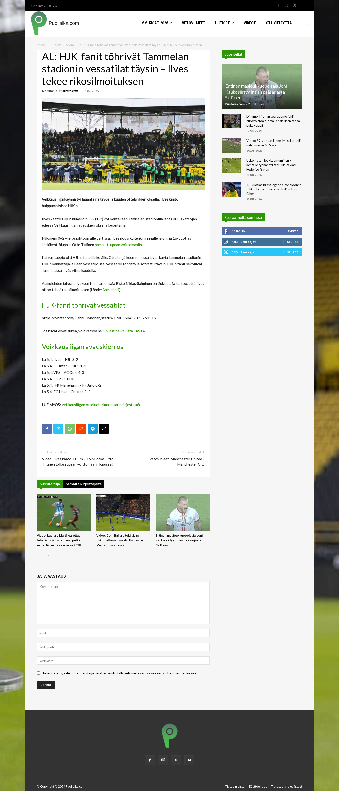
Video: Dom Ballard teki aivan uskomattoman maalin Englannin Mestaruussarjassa (119, 540)
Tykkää (293, 231)
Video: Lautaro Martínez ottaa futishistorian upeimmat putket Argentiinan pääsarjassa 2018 (59, 540)
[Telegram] (93, 429)
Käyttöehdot (258, 786)
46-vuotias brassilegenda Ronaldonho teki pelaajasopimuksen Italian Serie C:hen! (274, 189)
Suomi (70, 45)
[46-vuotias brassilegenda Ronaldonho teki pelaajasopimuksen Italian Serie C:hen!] (231, 189)
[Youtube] (189, 760)
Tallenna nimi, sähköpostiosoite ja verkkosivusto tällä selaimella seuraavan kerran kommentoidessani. (119, 673)
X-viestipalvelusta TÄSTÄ (123, 331)
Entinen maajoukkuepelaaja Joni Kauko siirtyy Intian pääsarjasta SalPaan (179, 540)
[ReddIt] (81, 429)
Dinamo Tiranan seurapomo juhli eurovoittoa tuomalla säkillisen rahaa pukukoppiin (273, 120)
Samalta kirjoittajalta (84, 483)
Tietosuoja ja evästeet (286, 786)
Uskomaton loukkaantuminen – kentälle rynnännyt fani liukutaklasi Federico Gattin (271, 164)
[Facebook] (278, 5)
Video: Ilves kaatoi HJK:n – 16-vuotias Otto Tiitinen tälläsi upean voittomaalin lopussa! (78, 461)
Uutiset (56, 45)
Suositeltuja (50, 483)
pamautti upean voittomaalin (118, 244)
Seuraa (293, 242)
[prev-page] (40, 555)
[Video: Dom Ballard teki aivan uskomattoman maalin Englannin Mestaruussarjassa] (123, 512)
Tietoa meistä (234, 786)
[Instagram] (286, 5)
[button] (306, 23)
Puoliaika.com (68, 91)
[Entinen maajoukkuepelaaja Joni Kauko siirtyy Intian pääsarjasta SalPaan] (183, 512)
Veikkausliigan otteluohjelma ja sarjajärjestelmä (101, 404)
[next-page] (48, 555)
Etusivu (42, 45)
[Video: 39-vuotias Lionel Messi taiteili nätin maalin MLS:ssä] (231, 145)
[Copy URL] (104, 429)
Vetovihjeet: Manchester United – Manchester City (177, 461)
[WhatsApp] (70, 429)
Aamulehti (110, 289)
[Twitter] (294, 5)
